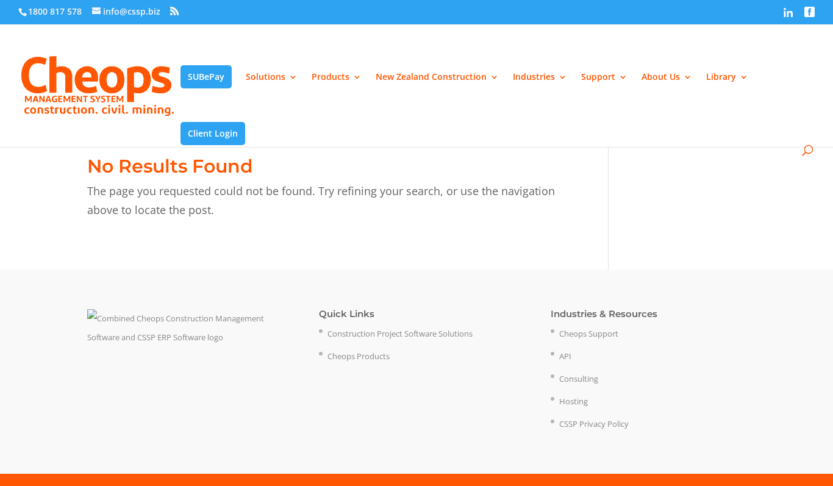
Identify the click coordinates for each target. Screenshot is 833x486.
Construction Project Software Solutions (400, 333)
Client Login (213, 133)
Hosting (573, 401)
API (565, 356)
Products (330, 77)
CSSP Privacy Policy (594, 423)
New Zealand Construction (431, 77)
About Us (661, 77)
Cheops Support (588, 333)
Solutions (265, 77)
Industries (534, 77)
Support (598, 77)
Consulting (578, 378)
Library (721, 77)
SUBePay (206, 76)
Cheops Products (358, 356)
